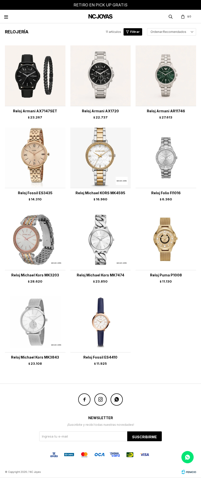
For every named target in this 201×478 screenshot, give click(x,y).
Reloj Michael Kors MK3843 (35, 357)
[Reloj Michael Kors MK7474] (100, 239)
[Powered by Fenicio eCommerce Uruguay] (188, 472)
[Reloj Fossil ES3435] (35, 158)
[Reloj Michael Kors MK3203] (35, 239)
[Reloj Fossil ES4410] (100, 322)
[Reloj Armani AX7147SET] (35, 75)
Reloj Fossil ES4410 (100, 357)
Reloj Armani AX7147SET (35, 111)
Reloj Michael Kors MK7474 (100, 275)
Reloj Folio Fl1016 (166, 193)
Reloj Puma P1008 (166, 275)
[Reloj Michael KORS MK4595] (100, 158)
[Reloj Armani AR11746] (166, 75)
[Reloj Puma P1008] (166, 239)
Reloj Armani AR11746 (166, 111)
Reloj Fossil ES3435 (35, 193)
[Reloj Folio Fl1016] (166, 158)
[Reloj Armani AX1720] (100, 75)
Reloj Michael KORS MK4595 (100, 193)
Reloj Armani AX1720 (100, 111)
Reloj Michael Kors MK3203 (35, 275)
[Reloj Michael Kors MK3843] (35, 322)
